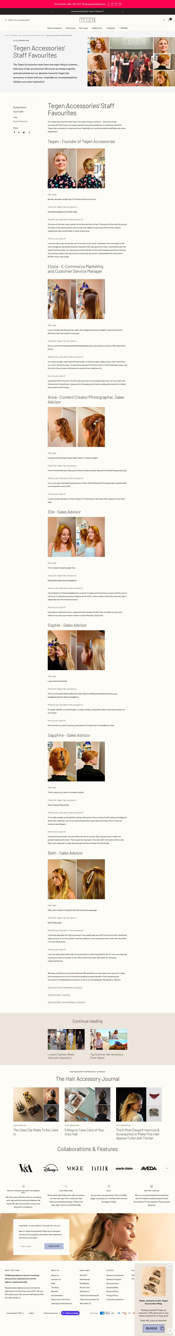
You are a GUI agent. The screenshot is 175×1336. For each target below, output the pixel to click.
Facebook (107, 979)
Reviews (54, 1291)
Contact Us (56, 1279)
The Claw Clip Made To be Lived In (35, 1132)
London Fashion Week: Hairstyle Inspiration (61, 1056)
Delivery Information (115, 1275)
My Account (85, 1287)
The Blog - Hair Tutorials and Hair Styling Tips (27, 35)
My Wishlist (84, 1283)
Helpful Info (97, 28)
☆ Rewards (110, 28)
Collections (70, 28)
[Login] (164, 20)
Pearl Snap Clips (54, 922)
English (31, 1313)
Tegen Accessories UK (89, 1295)
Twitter (117, 979)
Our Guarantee (112, 1283)
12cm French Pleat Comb (58, 805)
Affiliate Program (113, 1279)
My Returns (84, 1291)
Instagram (97, 979)
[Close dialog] (170, 1266)
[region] (87, 4)
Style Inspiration (21, 40)
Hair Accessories (54, 28)
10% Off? (83, 1275)
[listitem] (14, 132)
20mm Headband (71, 697)
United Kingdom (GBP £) (14, 1313)
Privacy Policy (112, 1295)
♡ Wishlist (123, 28)
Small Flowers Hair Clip (116, 470)
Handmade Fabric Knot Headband (62, 580)
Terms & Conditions (114, 1299)
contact (101, 1198)
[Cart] (169, 20)
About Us (55, 1275)
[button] (153, 1328)
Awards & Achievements (61, 1303)
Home (7, 35)
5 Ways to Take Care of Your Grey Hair (84, 1132)
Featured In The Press (60, 1299)
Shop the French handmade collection (65, 987)
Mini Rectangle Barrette (82, 346)
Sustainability (57, 1295)
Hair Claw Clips (19, 1125)
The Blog (55, 1287)
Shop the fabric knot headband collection (66, 1002)
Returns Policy (112, 1291)
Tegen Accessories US (89, 1299)
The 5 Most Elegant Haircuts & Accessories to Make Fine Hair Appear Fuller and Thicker (138, 1134)
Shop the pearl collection (59, 994)
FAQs (53, 1283)
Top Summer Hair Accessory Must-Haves (106, 1056)
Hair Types (83, 28)
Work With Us (85, 1303)
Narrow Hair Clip (93, 470)
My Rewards (85, 1279)
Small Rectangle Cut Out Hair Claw (62, 212)
